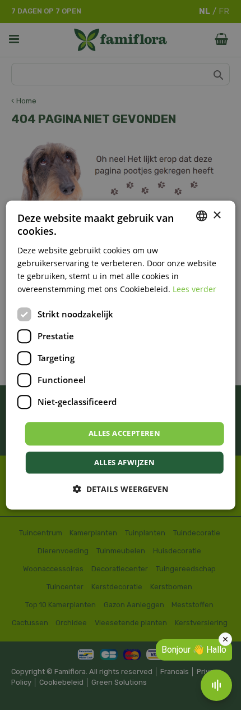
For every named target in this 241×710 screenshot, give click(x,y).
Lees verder (194, 289)
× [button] (216, 215)
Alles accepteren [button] (124, 433)
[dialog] (120, 355)
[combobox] (201, 215)
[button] (120, 489)
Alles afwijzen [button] (124, 462)
